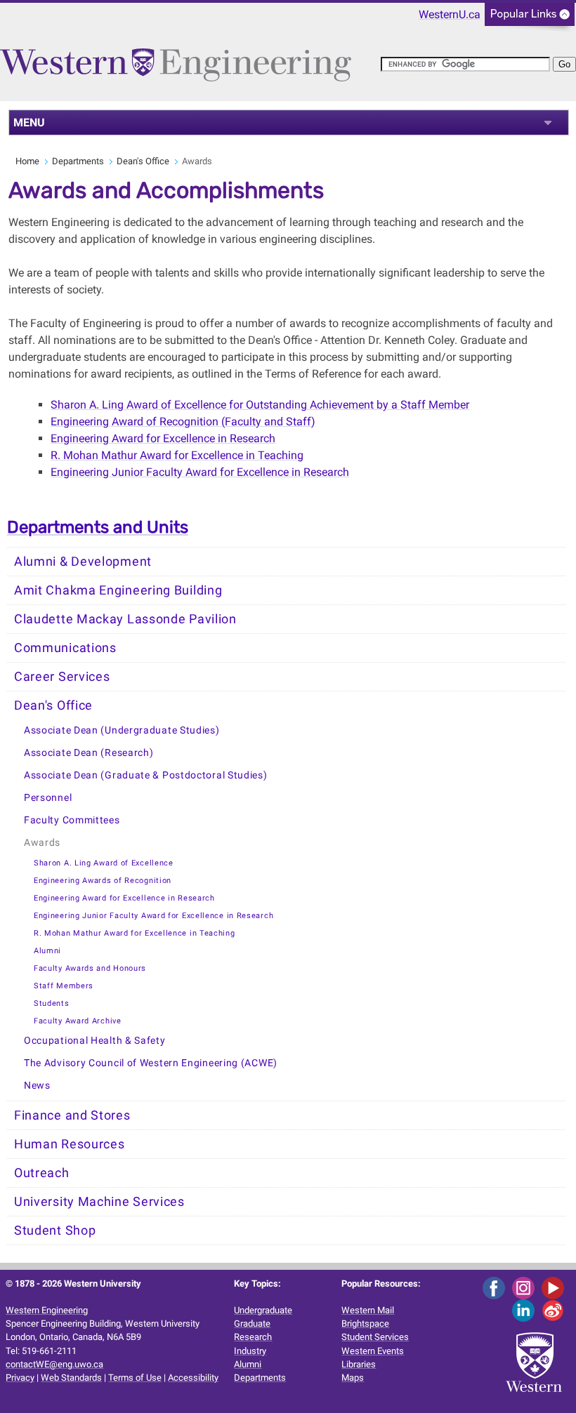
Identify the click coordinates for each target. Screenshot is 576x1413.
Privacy (20, 1377)
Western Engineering (47, 1310)
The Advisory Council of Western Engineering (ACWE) (150, 1063)
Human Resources (69, 1144)
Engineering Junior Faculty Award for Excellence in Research (153, 915)
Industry (250, 1351)
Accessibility (193, 1377)
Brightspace (365, 1323)
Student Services (375, 1337)
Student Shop (55, 1230)
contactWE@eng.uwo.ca (54, 1364)
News (37, 1086)
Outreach (42, 1173)
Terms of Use (135, 1377)
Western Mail (367, 1310)
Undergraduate (263, 1310)
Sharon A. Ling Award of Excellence (104, 863)
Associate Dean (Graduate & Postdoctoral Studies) (146, 775)
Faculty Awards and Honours (90, 968)
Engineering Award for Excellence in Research (163, 438)
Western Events (372, 1351)
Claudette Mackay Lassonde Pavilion (125, 619)
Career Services (62, 677)
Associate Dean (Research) (89, 753)
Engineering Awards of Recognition (102, 880)
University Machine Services (99, 1202)
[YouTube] (555, 1287)
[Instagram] (525, 1287)
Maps (352, 1377)
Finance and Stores (72, 1115)
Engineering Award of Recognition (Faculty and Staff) (183, 421)
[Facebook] (496, 1287)
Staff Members (63, 985)
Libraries (358, 1364)
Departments (78, 161)
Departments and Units (97, 527)
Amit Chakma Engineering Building (118, 590)
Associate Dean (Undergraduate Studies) (122, 730)
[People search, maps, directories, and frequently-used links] (530, 18)
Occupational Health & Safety (95, 1041)
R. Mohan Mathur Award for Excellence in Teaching (177, 455)
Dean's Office (143, 161)
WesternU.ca (449, 14)
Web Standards (71, 1377)
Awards (42, 843)
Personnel (48, 798)
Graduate (252, 1323)
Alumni (47, 950)
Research (253, 1337)
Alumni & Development (83, 562)
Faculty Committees (72, 820)
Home (27, 161)
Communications (65, 648)
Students (52, 1003)
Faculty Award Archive (78, 1021)
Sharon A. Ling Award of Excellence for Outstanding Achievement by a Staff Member (260, 404)
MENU (29, 122)
